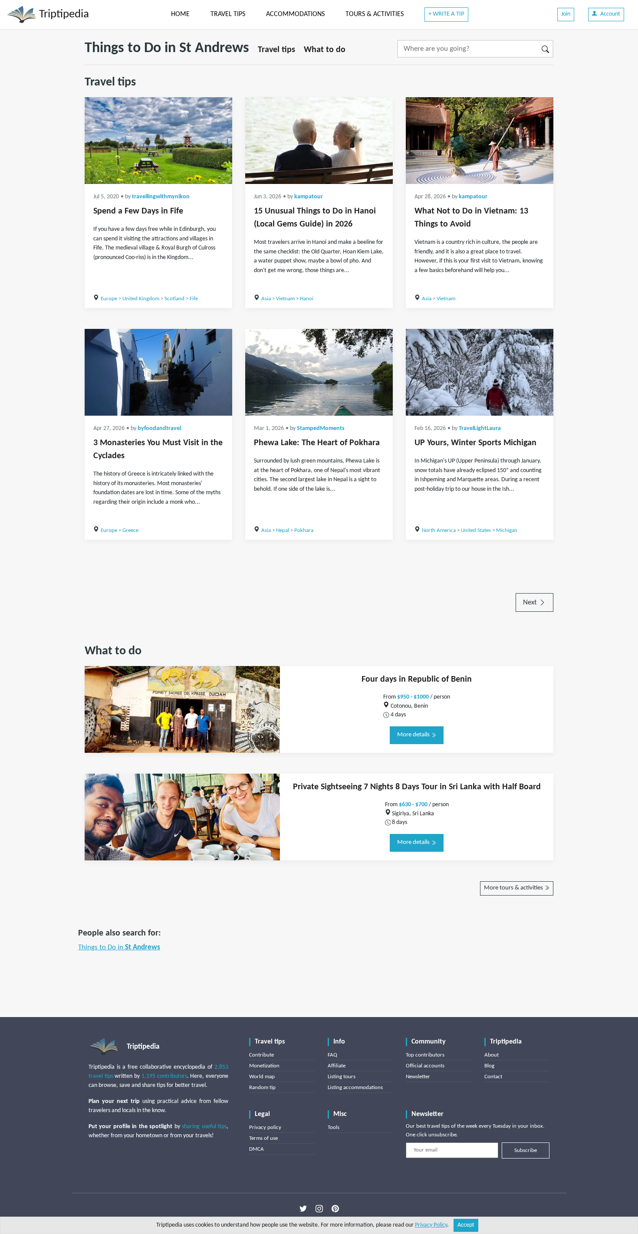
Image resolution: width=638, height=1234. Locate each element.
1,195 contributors (164, 1076)
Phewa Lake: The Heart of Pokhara (317, 443)
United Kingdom (140, 299)
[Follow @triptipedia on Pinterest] (335, 1208)
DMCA (256, 1149)
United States (476, 530)
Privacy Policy (431, 1225)
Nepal (282, 530)
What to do (324, 50)
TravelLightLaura (480, 428)
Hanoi (306, 299)
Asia (266, 299)
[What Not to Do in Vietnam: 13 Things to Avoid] (479, 140)
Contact (493, 1077)
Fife (194, 299)
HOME (180, 14)
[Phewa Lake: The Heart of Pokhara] (319, 372)
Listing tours (341, 1077)
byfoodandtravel (159, 428)
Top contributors (425, 1055)
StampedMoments (321, 428)
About (491, 1055)
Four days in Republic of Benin (417, 679)
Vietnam (285, 299)
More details (414, 735)
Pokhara (303, 530)
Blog (489, 1066)
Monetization (264, 1066)
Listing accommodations (355, 1087)
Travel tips (276, 50)
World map (262, 1077)
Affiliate (336, 1066)
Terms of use (263, 1138)
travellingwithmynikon (161, 197)
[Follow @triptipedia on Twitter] (303, 1208)
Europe (109, 299)
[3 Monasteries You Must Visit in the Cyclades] (158, 372)
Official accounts (425, 1066)
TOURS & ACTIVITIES (374, 14)
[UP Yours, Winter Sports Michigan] (479, 372)
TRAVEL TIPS (227, 14)
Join (565, 14)
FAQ (332, 1055)
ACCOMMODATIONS (295, 14)
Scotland (174, 299)
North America (439, 530)
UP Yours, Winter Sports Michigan (475, 443)
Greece (130, 530)
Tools (333, 1127)
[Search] (545, 49)
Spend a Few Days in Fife (138, 211)
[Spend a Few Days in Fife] (158, 140)
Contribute (261, 1055)
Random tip (262, 1087)
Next (531, 602)
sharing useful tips (204, 1126)
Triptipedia (62, 14)
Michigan (506, 530)
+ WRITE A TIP (446, 14)
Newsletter (418, 1077)
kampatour (308, 197)
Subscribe (525, 1150)
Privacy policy (265, 1127)
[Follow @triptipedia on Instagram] (319, 1208)
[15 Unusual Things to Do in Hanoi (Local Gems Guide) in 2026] (319, 140)
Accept (465, 1225)
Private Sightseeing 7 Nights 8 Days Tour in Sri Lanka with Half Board (417, 787)
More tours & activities (514, 888)
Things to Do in (119, 947)
